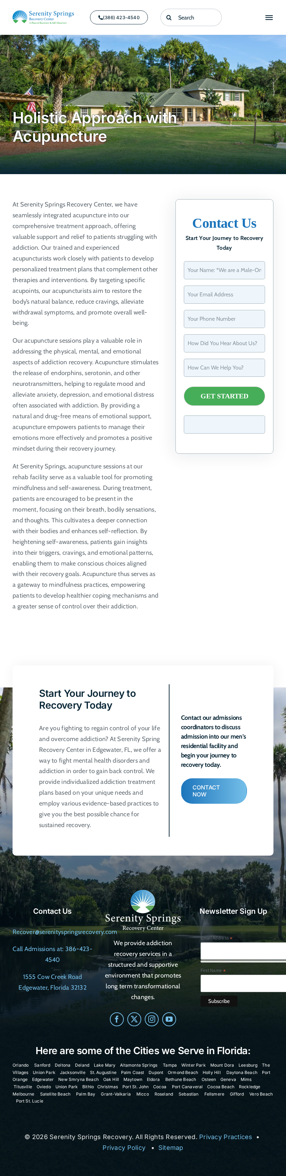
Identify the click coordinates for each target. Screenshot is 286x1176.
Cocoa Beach (220, 1086)
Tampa (170, 1065)
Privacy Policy (124, 1147)
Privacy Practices (226, 1136)
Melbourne (24, 1094)
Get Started (224, 396)
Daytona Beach (241, 1072)
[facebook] (117, 1019)
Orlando (21, 1065)
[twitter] (134, 1019)
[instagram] (152, 1019)
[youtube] (169, 1019)
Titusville (23, 1086)
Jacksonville (72, 1072)
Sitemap (170, 1147)
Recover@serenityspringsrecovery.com (65, 932)
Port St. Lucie (30, 1101)
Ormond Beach (183, 1072)
